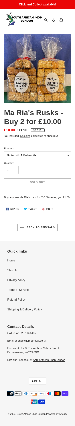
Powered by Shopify (56, 414)
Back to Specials (40, 227)
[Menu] (69, 20)
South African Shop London (49, 359)
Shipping (25, 135)
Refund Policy (16, 299)
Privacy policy (16, 280)
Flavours (9, 148)
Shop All (12, 270)
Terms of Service (18, 289)
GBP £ (36, 380)
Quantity (9, 162)
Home (11, 260)
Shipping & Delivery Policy (24, 309)
